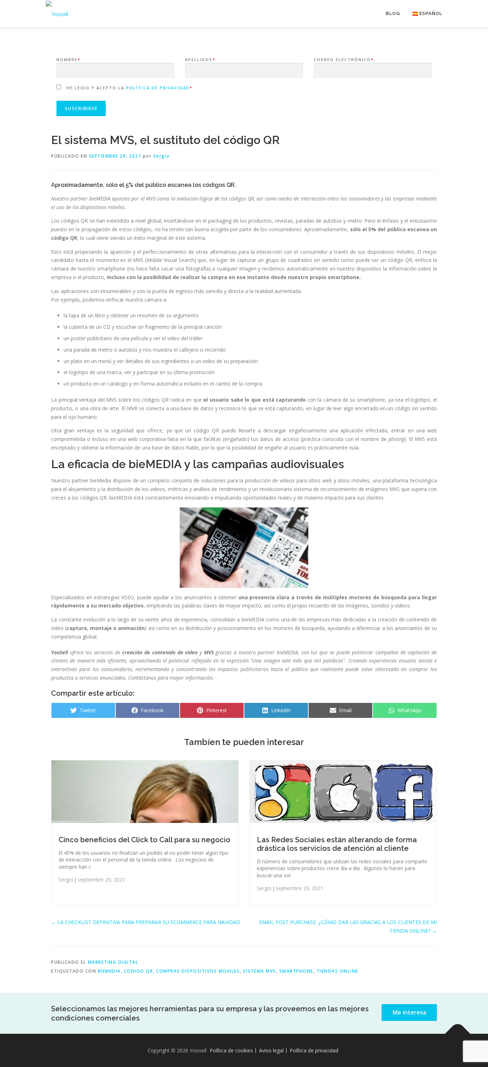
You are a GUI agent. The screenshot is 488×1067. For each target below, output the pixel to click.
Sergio (161, 156)
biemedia (109, 971)
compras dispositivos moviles (198, 971)
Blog (393, 13)
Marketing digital (113, 962)
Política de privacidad (158, 87)
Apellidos (200, 59)
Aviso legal (271, 1050)
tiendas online (337, 971)
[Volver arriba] (457, 1033)
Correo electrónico (344, 59)
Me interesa (409, 1012)
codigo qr (138, 971)
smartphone (296, 971)
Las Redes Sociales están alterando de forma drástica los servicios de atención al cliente (337, 844)
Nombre (68, 59)
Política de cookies (231, 1050)
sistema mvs (259, 971)
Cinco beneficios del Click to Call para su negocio (144, 839)
